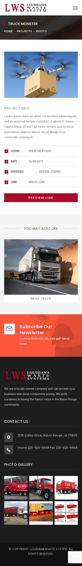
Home (8, 31)
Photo (41, 31)
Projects (24, 31)
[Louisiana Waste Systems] (26, 7)
